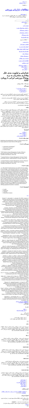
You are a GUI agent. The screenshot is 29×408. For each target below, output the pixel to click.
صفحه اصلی (23, 14)
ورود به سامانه (22, 3)
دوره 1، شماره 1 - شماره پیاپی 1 (23, 302)
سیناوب (26, 404)
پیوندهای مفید (25, 53)
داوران (25, 68)
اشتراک (13, 401)
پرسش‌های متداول (24, 56)
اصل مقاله (21, 310)
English (24, 5)
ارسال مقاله (24, 66)
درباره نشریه (25, 42)
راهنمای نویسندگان (22, 65)
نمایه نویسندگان (25, 35)
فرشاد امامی (23, 91)
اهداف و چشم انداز (24, 44)
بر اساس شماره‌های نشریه (22, 28)
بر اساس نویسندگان (24, 30)
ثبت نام (24, 1)
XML (24, 309)
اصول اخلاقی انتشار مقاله (22, 49)
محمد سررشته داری (21, 88)
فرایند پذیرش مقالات (23, 58)
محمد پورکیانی (22, 90)
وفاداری (24, 132)
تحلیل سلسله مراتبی (21, 135)
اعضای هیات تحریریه (23, 46)
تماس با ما (24, 69)
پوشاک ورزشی (22, 133)
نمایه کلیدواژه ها (24, 37)
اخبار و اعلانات (25, 63)
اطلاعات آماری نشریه (23, 60)
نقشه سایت (23, 386)
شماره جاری (25, 25)
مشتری (24, 134)
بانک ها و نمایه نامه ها (23, 51)
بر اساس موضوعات (24, 32)
